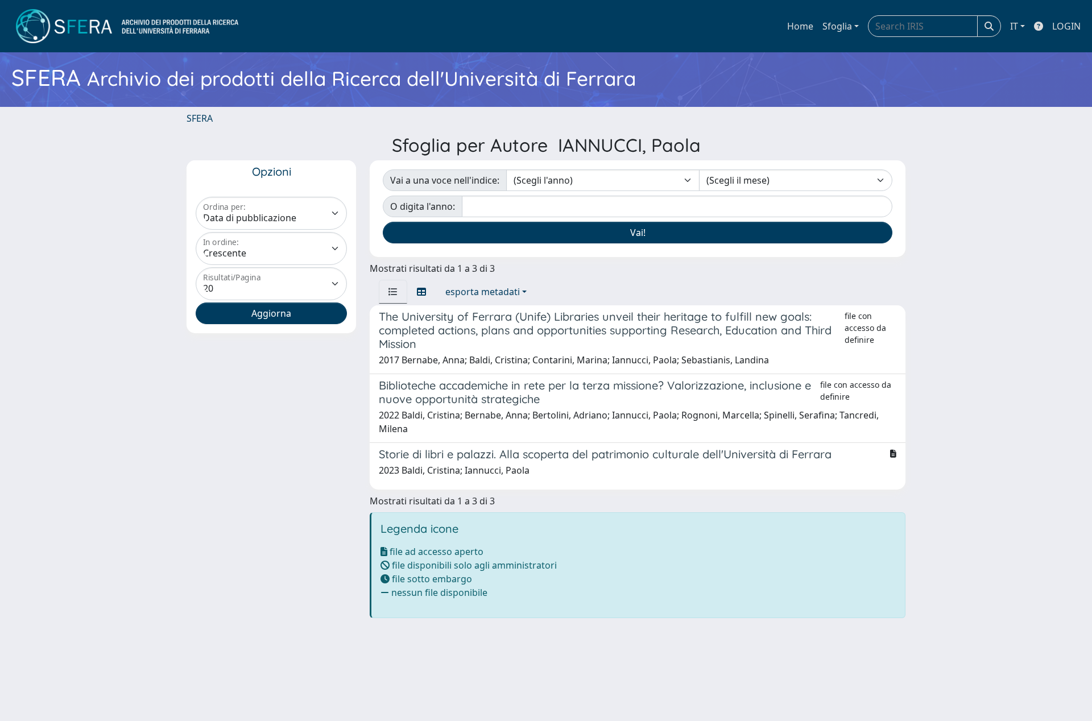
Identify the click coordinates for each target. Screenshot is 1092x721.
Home (800, 26)
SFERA (200, 118)
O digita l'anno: (422, 206)
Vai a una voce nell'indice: (444, 180)
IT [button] (1014, 26)
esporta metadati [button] (482, 291)
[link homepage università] (127, 26)
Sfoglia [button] (837, 26)
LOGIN (1066, 26)
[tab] (393, 292)
